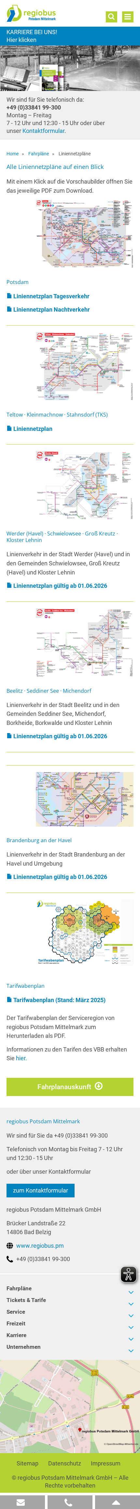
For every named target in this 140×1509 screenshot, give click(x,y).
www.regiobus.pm (40, 1245)
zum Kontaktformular (40, 1190)
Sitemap (27, 1463)
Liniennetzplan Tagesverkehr (51, 296)
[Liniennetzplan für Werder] (84, 485)
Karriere (70, 36)
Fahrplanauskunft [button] (64, 1087)
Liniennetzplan (32, 428)
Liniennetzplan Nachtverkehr (51, 309)
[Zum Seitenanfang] (117, 1502)
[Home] (44, 13)
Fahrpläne (19, 1288)
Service (16, 1312)
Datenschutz (64, 1463)
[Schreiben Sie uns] (22, 1502)
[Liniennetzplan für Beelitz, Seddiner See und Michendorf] (84, 642)
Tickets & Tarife (26, 1300)
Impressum (105, 1463)
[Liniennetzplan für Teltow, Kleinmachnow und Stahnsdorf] (84, 366)
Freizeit (16, 1323)
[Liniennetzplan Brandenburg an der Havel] (84, 798)
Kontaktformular (43, 130)
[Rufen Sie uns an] (70, 1502)
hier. (21, 1058)
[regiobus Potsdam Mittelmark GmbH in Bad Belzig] (70, 1406)
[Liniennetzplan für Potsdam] (84, 233)
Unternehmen (24, 1347)
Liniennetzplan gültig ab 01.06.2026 (60, 585)
